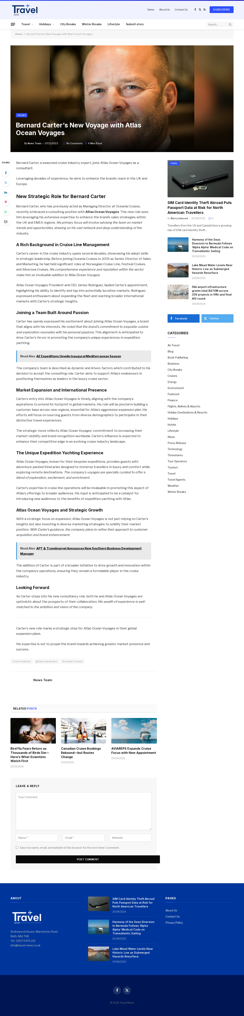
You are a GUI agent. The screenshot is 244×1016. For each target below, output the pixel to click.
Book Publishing (178, 357)
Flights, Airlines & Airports (184, 406)
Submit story (135, 24)
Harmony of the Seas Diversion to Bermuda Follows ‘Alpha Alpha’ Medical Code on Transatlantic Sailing (212, 245)
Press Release (177, 443)
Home (151, 9)
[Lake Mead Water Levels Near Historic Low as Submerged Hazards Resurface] (178, 270)
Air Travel (173, 345)
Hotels (172, 424)
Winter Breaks (92, 24)
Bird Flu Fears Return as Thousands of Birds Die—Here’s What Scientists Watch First (29, 755)
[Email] (6, 221)
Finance (173, 400)
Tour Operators (177, 461)
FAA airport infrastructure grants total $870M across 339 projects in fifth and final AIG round (212, 292)
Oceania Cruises (72, 661)
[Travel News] (24, 9)
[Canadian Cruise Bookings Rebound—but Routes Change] (84, 731)
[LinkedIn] (6, 192)
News (171, 436)
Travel (25, 24)
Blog (170, 351)
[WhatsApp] (6, 212)
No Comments (75, 143)
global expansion (46, 661)
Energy (172, 382)
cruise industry (21, 661)
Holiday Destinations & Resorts (187, 412)
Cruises (21, 115)
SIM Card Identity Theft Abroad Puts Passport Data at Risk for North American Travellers (200, 208)
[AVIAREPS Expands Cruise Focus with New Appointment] (134, 731)
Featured (173, 394)
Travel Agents (176, 479)
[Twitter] (6, 182)
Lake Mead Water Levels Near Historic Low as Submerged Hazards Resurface (212, 268)
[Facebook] (6, 173)
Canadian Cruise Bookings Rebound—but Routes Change (81, 753)
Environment (176, 388)
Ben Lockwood (179, 218)
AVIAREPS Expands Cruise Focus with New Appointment (133, 751)
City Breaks (68, 24)
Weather (173, 485)
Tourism (173, 467)
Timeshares (175, 455)
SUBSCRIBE (221, 9)
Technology (175, 449)
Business (173, 363)
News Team (34, 143)
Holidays (45, 24)
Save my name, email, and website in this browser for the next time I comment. (70, 847)
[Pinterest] (6, 202)
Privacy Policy (174, 922)
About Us (164, 9)
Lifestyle (114, 24)
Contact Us (181, 9)
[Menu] (13, 24)
